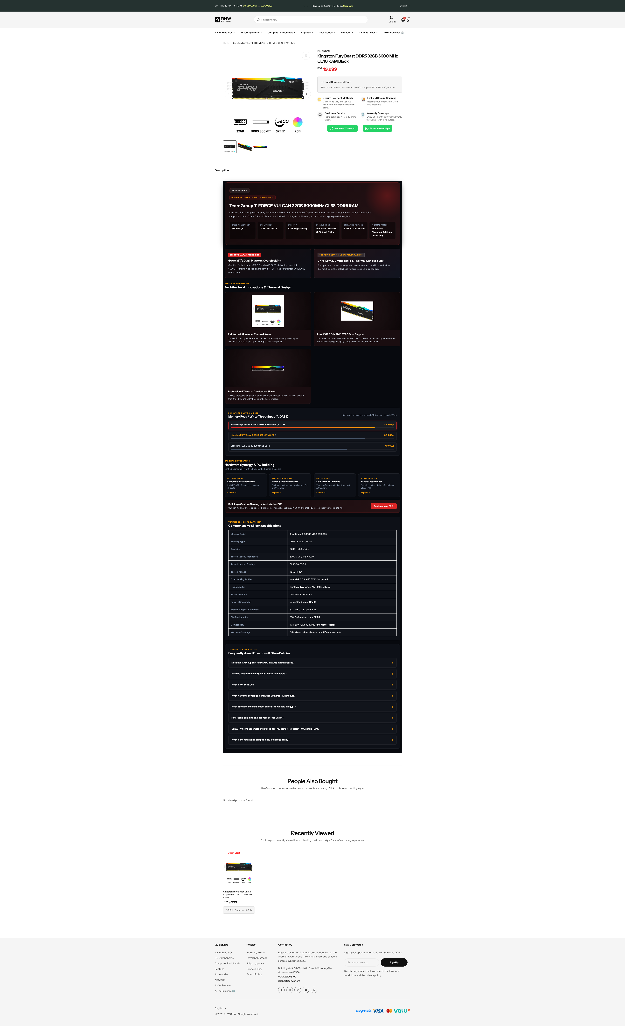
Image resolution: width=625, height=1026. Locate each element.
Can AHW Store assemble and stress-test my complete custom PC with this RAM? (275, 728)
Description (222, 170)
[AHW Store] (223, 20)
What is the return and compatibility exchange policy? (260, 740)
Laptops (219, 968)
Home (226, 43)
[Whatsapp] (314, 990)
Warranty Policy (255, 952)
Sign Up (394, 962)
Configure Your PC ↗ (384, 506)
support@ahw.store (289, 980)
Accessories (221, 974)
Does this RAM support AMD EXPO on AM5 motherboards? (262, 662)
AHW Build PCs (223, 952)
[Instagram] (289, 990)
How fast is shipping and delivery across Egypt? (257, 717)
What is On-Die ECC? (242, 684)
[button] (229, 94)
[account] (392, 18)
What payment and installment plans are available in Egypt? (263, 706)
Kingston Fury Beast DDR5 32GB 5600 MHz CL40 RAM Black (237, 894)
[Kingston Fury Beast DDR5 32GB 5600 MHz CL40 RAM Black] (239, 869)
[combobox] (311, 19)
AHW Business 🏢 (225, 990)
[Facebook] (281, 990)
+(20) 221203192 (287, 976)
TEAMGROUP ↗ (240, 190)
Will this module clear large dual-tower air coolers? (259, 673)
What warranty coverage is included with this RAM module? (263, 695)
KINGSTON (323, 51)
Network (220, 979)
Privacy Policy (254, 968)
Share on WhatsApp (380, 128)
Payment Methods (256, 957)
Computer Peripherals (227, 963)
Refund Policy (254, 974)
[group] (267, 94)
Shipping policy (255, 963)
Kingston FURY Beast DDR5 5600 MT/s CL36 (254, 435)
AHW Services (223, 985)
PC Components (224, 957)
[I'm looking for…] (258, 19)
